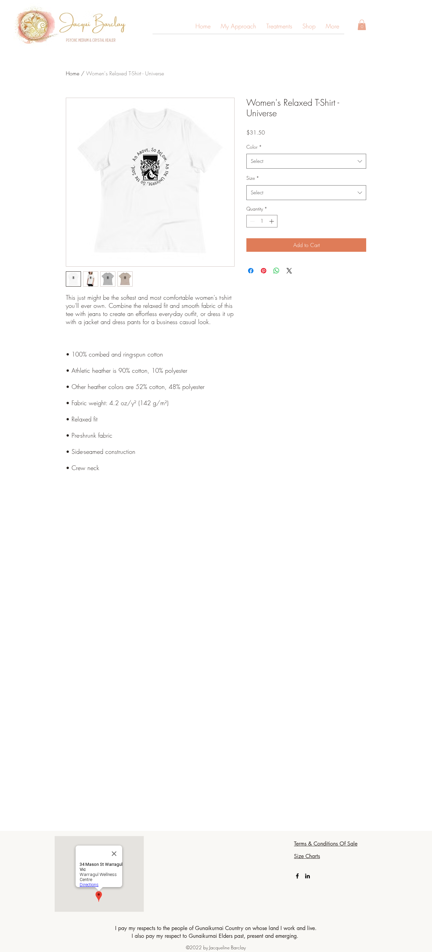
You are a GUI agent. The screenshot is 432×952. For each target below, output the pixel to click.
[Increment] (272, 221)
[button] (332, 28)
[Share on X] (289, 271)
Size (252, 178)
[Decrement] (251, 221)
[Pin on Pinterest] (264, 271)
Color (254, 147)
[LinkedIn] (307, 876)
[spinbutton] (262, 221)
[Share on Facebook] (251, 271)
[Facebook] (297, 876)
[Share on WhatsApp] (276, 271)
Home (72, 73)
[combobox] (306, 161)
